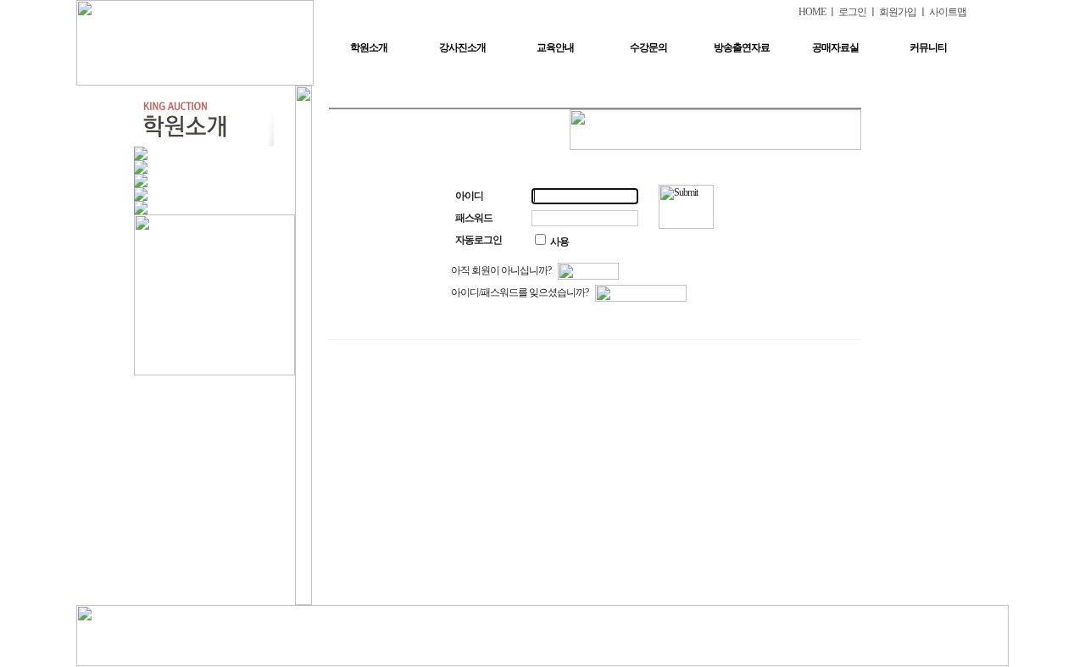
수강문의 (648, 47)
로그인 (852, 12)
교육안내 (555, 47)
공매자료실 (835, 47)
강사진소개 (462, 47)
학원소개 (368, 47)
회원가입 (897, 12)
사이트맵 (947, 12)
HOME (812, 12)
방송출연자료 (742, 47)
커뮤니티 (928, 47)
